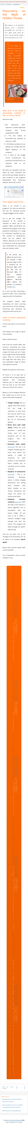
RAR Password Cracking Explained (11, 1111)
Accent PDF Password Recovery (13, 688)
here (14, 287)
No (24, 1087)
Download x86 (15, 607)
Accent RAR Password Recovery (13, 757)
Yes (16, 1087)
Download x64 (16, 607)
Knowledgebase (16, 4)
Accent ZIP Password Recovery (13, 842)
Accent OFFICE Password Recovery (13, 596)
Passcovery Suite (13, 946)
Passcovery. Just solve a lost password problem (13, 1)
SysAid (20, 1122)
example (11, 447)
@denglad (18, 99)
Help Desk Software (15, 1120)
